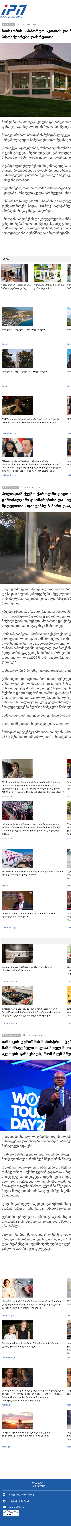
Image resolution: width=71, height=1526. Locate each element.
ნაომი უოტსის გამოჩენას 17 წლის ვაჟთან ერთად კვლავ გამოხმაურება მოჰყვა (30, 1345)
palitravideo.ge (9, 433)
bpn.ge (5, 885)
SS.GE (6, 259)
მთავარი (37, 1483)
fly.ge (4, 344)
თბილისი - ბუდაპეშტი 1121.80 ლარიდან (25, 371)
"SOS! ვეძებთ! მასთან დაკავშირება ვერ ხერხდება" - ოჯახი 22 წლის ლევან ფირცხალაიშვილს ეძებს (32, 421)
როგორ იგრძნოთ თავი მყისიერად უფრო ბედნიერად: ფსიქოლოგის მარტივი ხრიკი (26, 1434)
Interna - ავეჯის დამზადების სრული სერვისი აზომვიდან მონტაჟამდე (27, 969)
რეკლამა (39, 1486)
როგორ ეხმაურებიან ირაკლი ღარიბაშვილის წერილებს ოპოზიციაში (28, 915)
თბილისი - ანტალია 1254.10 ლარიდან (24, 329)
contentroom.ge (9, 981)
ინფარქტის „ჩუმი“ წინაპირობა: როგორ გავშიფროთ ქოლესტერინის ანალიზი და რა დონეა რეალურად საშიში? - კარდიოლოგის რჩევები (32, 1304)
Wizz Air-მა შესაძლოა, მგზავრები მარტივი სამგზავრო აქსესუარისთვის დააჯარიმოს (33, 873)
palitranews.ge (9, 927)
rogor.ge (6, 1446)
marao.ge (6, 1405)
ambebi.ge (7, 796)
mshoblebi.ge (8, 1357)
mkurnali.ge (8, 1315)
